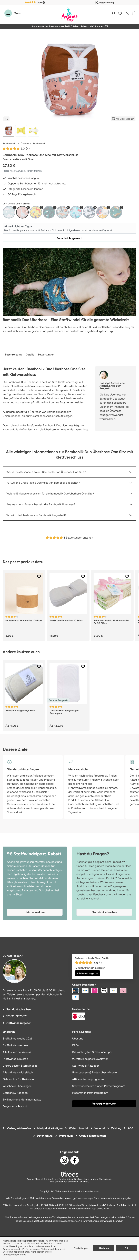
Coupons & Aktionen (15, 1092)
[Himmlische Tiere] (62, 212)
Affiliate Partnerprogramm (88, 1079)
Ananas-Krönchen (113, 1220)
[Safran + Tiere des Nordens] (102, 212)
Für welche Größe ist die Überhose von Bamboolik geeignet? (43, 482)
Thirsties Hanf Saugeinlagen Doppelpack (64, 712)
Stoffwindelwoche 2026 (17, 1038)
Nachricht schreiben (18, 1009)
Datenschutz (44, 1135)
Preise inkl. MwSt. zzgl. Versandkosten (22, 170)
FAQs (75, 1045)
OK (126, 1248)
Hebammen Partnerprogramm (90, 1092)
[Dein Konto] (127, 13)
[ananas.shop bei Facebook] (74, 1160)
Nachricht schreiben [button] (104, 912)
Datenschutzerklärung (14, 1254)
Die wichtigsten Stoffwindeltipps (92, 1052)
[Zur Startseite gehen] (69, 15)
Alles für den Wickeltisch (18, 1072)
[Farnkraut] (49, 212)
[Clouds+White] (9, 212)
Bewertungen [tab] (46, 354)
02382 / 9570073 (16, 1016)
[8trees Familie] (69, 1174)
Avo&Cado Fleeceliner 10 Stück (66, 620)
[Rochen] (89, 212)
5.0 (25, 148)
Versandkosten (60, 1198)
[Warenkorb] (133, 13)
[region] (69, 87)
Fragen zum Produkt (15, 1106)
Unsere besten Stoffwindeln (20, 1065)
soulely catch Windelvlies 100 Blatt (23, 620)
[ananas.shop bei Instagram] (64, 1160)
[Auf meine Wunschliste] (39, 576)
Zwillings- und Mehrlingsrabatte (22, 1099)
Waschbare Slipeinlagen (17, 1086)
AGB (130, 1128)
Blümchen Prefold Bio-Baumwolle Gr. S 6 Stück (111, 621)
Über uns (77, 1038)
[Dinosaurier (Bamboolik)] (35, 212)
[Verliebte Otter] (116, 212)
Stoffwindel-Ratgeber (85, 1065)
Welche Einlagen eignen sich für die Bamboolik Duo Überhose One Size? (50, 493)
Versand (99, 1128)
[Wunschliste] (120, 13)
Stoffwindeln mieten (15, 1058)
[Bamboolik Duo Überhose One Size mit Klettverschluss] (69, 79)
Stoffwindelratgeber (18, 1023)
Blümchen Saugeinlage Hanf (20, 710)
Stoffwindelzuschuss (15, 1045)
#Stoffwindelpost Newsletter (90, 1058)
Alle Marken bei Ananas (17, 1052)
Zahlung (116, 1128)
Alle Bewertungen (86, 973)
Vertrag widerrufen (104, 1103)
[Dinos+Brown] (22, 212)
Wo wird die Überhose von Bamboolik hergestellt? (36, 515)
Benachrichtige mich (69, 238)
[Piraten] (76, 212)
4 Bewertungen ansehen (78, 537)
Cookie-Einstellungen (92, 1135)
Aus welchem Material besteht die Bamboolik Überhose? (40, 504)
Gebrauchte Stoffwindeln (18, 1079)
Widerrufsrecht (78, 1128)
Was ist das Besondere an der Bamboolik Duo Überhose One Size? (46, 472)
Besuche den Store (18, 159)
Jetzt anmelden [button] (35, 912)
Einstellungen (81, 1248)
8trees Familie (59, 1179)
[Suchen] (113, 13)
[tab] (13, 354)
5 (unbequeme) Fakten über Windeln (94, 1072)
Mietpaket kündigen (50, 1128)
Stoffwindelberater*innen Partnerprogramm (98, 1086)
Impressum (65, 1135)
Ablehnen (103, 1248)
